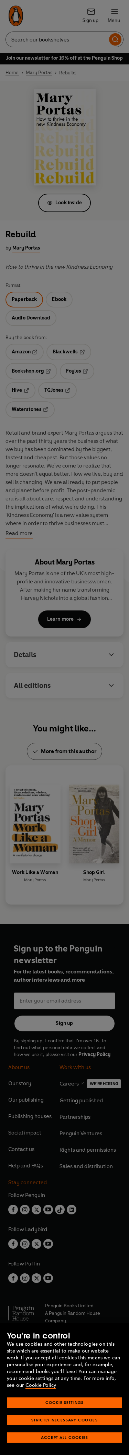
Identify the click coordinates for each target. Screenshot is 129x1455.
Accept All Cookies (64, 1437)
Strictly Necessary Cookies (64, 1419)
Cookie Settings (64, 1402)
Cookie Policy (40, 1385)
